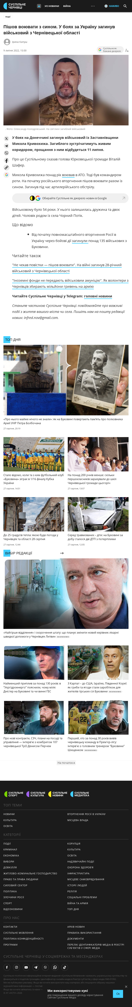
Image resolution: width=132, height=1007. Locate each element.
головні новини (98, 296)
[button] (6, 139)
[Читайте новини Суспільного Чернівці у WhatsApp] (55, 967)
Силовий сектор (15, 885)
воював (68, 174)
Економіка (11, 855)
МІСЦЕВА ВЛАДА (77, 820)
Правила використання (84, 932)
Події (7, 17)
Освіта (72, 855)
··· (93, 6)
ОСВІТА (8, 826)
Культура (74, 849)
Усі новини (52, 6)
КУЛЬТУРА (10, 820)
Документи (75, 938)
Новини (9, 814)
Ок (118, 993)
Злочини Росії (13, 897)
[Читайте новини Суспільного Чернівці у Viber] (45, 967)
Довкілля (10, 867)
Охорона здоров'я (80, 867)
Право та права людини (20, 879)
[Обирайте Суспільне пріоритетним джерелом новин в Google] (6, 175)
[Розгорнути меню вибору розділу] (39, 6)
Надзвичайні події (80, 861)
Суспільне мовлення (18, 932)
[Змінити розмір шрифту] (127, 50)
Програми (10, 944)
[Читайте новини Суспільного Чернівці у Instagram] (16, 967)
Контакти (10, 926)
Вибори (8, 861)
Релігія (72, 891)
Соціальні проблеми (82, 897)
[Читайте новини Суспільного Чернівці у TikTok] (64, 967)
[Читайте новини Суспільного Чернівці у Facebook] (6, 967)
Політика (10, 891)
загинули (80, 240)
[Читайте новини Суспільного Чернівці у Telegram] (35, 967)
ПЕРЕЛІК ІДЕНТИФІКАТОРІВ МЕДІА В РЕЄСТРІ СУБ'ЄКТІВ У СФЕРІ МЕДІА (95, 946)
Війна (67, 6)
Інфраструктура (78, 873)
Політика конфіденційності (23, 938)
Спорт (7, 903)
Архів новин (76, 926)
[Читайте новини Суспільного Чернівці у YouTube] (26, 967)
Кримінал (10, 849)
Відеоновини (13, 909)
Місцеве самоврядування (85, 879)
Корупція (73, 843)
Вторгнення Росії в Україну (86, 814)
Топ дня (73, 909)
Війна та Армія (77, 903)
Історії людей (77, 885)
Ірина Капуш (19, 41)
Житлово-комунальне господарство (30, 873)
